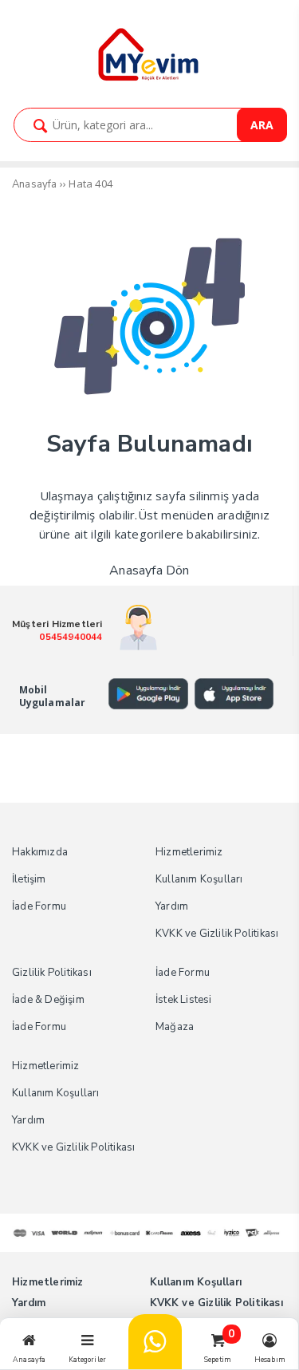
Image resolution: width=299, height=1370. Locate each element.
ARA (261, 124)
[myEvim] (150, 79)
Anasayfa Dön (149, 570)
